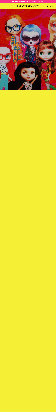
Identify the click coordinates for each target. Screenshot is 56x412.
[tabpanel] (28, 49)
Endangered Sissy (28, 6)
